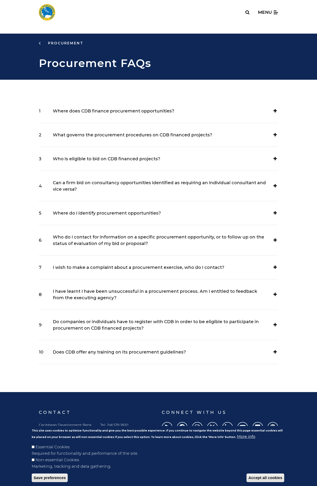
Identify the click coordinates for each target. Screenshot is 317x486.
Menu (265, 12)
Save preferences (50, 478)
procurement (65, 43)
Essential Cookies (53, 447)
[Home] (47, 12)
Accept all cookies (265, 478)
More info (246, 436)
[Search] (248, 12)
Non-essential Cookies (57, 460)
